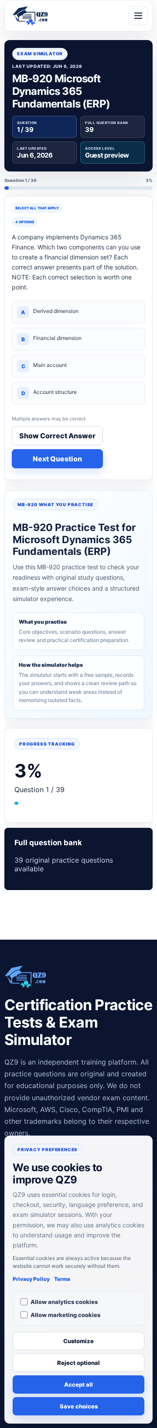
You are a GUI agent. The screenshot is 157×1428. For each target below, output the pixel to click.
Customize (78, 1340)
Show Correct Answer (57, 435)
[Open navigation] (138, 15)
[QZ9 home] (30, 15)
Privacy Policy (31, 1279)
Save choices (79, 1406)
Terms (62, 1279)
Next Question (57, 458)
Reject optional (78, 1362)
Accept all (78, 1384)
